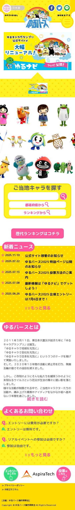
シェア (52, 8)
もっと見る (38, 308)
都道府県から (34, 205)
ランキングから (35, 213)
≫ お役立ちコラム (10, 489)
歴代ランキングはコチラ (38, 233)
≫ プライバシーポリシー (13, 485)
